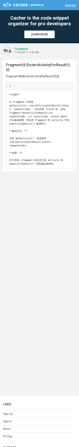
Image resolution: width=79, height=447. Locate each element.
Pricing (7, 436)
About (7, 428)
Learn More (39, 34)
